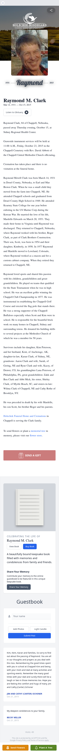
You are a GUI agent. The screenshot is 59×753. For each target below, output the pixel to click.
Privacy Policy (21, 740)
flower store (36, 435)
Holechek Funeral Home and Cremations (25, 416)
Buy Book (29, 546)
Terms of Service (37, 740)
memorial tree (38, 430)
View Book (14, 546)
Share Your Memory (18, 587)
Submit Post (29, 635)
